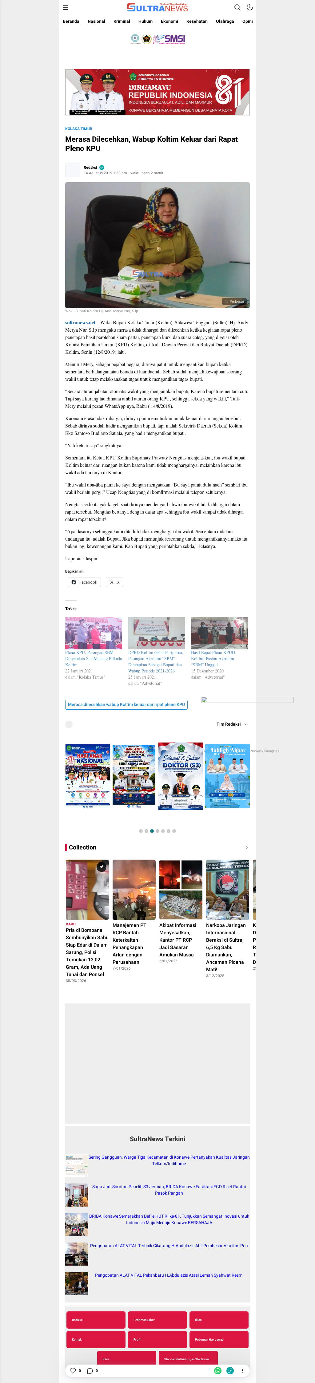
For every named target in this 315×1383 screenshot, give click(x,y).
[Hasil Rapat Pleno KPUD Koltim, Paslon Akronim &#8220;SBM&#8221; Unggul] (219, 633)
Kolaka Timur (78, 129)
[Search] (237, 7)
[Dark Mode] (250, 7)
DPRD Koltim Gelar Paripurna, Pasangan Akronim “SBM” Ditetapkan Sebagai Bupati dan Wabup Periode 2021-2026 (155, 661)
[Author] (73, 170)
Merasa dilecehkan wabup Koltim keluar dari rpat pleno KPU (126, 704)
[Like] (72, 1370)
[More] (242, 1370)
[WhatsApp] (217, 1370)
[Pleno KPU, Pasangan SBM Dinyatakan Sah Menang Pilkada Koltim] (93, 633)
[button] (141, 831)
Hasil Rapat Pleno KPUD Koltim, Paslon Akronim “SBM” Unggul (213, 658)
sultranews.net (80, 322)
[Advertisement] (157, 1067)
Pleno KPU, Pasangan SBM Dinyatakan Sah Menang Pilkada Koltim (93, 658)
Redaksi (90, 167)
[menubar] (65, 7)
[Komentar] (89, 1370)
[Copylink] (230, 1370)
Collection (82, 847)
